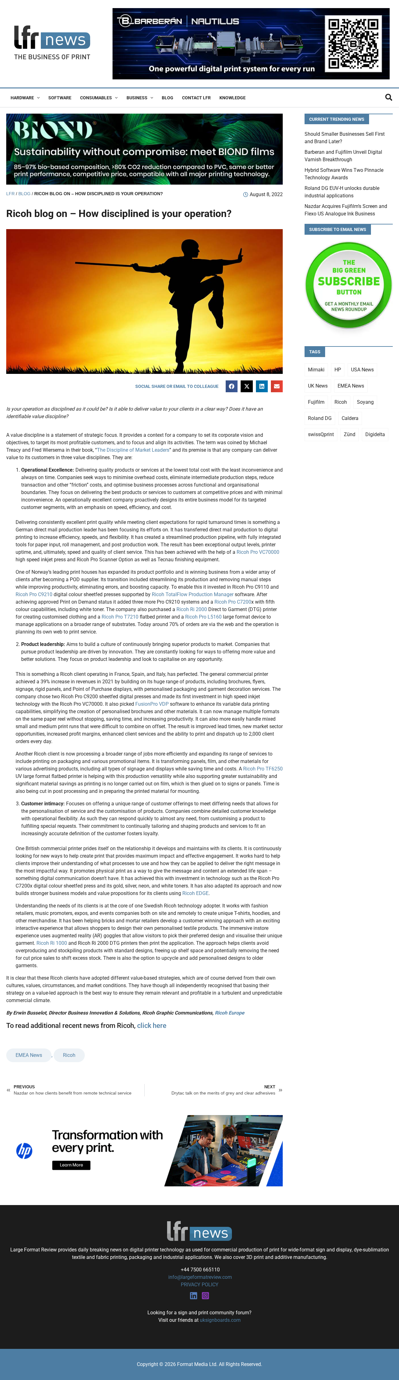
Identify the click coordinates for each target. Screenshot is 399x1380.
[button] (37, 97)
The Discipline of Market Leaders (133, 450)
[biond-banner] (144, 149)
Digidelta (375, 434)
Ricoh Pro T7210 (120, 617)
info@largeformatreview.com (199, 1277)
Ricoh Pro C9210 (34, 594)
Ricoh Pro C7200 (232, 602)
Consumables (96, 97)
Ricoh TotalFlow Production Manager (192, 594)
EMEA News (29, 1055)
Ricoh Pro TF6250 (263, 769)
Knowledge (232, 97)
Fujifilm (316, 402)
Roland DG (320, 418)
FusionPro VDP (152, 704)
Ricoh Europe (229, 1013)
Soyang (365, 402)
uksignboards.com (220, 1320)
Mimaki (316, 370)
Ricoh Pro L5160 (203, 617)
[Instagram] (205, 1296)
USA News (362, 370)
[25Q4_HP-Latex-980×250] (144, 1150)
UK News (318, 386)
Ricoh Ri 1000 (51, 943)
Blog (167, 97)
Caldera (350, 418)
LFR (10, 193)
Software (59, 97)
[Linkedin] (194, 1296)
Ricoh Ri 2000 (191, 609)
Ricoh (69, 1055)
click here (151, 1025)
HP (337, 370)
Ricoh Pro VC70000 (258, 552)
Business (137, 97)
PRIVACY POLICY (200, 1285)
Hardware (22, 97)
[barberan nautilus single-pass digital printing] (251, 43)
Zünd (349, 434)
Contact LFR (196, 97)
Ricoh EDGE (195, 893)
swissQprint (321, 434)
